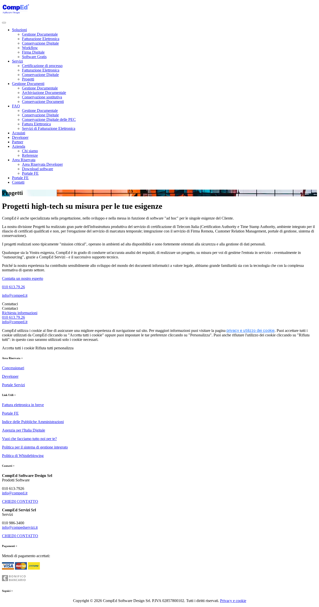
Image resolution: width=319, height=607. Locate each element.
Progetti (28, 79)
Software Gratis (34, 57)
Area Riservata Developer (42, 164)
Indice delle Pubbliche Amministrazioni (33, 422)
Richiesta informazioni (19, 313)
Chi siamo (30, 151)
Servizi (17, 61)
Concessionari (13, 368)
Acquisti (18, 133)
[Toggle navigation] (4, 22)
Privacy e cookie (233, 601)
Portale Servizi (13, 385)
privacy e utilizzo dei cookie (251, 330)
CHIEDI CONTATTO (20, 501)
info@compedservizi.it (20, 527)
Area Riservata (23, 160)
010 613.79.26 (13, 287)
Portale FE (30, 173)
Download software (37, 169)
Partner (17, 142)
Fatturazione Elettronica (40, 39)
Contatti (18, 182)
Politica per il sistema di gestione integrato (35, 447)
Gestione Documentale (40, 34)
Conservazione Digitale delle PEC (49, 119)
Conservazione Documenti (43, 101)
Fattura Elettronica (36, 124)
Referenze (30, 155)
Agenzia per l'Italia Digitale (23, 430)
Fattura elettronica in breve (23, 405)
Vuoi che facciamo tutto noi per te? (29, 439)
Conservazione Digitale (40, 43)
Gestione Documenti (28, 83)
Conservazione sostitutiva (42, 97)
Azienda (18, 146)
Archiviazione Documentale (44, 92)
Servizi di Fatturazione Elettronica (48, 128)
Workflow (30, 48)
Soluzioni (19, 30)
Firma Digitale (33, 52)
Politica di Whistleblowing (23, 456)
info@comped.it (14, 295)
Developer (20, 137)
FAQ (16, 106)
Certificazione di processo (42, 66)
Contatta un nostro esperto (22, 278)
